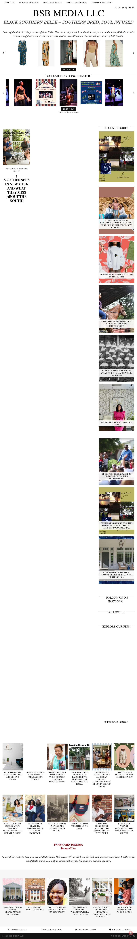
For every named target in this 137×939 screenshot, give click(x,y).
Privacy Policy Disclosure (68, 845)
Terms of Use (69, 848)
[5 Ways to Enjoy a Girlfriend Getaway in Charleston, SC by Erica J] (102, 892)
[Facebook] (126, 7)
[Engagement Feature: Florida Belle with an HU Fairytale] (35, 808)
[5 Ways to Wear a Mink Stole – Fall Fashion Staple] (35, 756)
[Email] (130, 7)
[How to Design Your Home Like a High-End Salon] (13, 756)
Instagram (52, 930)
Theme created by (123, 936)
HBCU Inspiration (52, 2)
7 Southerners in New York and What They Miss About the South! (17, 188)
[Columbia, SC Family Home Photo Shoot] (124, 892)
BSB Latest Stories (77, 2)
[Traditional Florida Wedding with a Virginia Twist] (79, 892)
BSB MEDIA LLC (68, 12)
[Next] (133, 53)
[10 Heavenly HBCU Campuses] (35, 892)
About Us (9, 2)
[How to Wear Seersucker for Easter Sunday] (124, 756)
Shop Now (68, 70)
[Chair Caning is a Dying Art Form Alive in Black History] (57, 808)
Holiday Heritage (29, 2)
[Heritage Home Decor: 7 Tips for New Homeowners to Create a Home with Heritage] (13, 808)
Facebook (86, 930)
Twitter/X (18, 930)
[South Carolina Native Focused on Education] (57, 892)
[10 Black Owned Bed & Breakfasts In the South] (13, 892)
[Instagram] (119, 7)
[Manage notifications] (131, 933)
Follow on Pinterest (117, 721)
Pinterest (121, 930)
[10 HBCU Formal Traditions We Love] (79, 808)
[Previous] (4, 53)
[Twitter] (116, 7)
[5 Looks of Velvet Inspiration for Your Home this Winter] (124, 808)
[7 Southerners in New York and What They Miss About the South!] (16, 147)
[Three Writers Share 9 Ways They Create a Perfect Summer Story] (57, 756)
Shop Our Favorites (102, 2)
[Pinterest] (123, 7)
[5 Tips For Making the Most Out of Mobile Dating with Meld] (102, 808)
